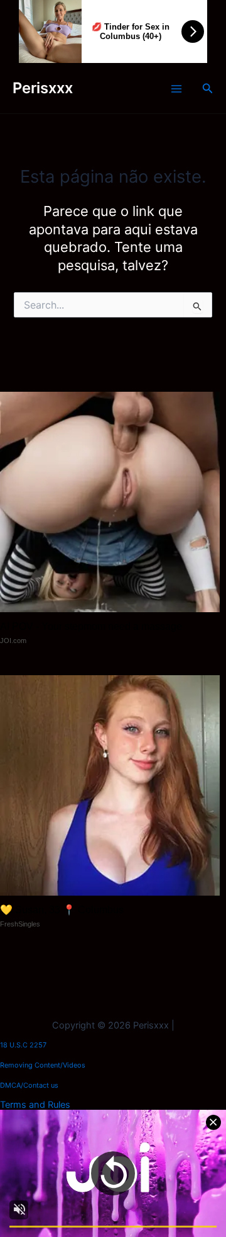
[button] (207, 88)
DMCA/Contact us (29, 1085)
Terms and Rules (35, 1104)
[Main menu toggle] (176, 89)
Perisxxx (43, 88)
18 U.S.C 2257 (23, 1044)
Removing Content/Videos (42, 1065)
